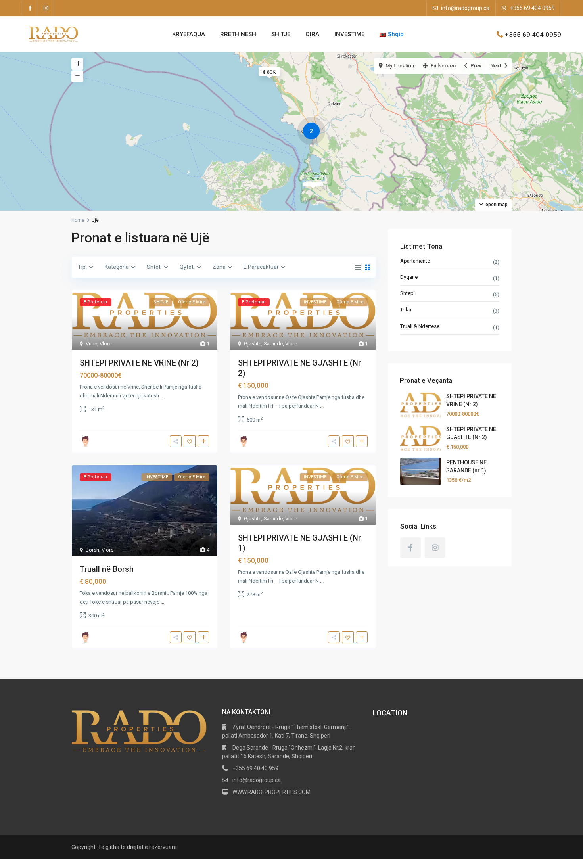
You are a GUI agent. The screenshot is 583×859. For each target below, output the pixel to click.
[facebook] (30, 8)
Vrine (91, 344)
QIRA (312, 34)
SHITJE (280, 34)
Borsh (92, 550)
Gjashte (252, 344)
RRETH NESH (238, 34)
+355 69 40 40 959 (255, 768)
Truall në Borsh (107, 569)
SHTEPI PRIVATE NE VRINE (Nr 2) (139, 363)
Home (77, 220)
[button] (313, 132)
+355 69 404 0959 (532, 8)
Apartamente (415, 261)
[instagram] (46, 8)
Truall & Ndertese (419, 326)
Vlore (105, 344)
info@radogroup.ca (465, 8)
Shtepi (407, 294)
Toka (405, 310)
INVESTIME (349, 34)
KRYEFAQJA (188, 34)
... (162, 396)
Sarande (273, 344)
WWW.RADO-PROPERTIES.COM (271, 792)
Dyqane (409, 277)
